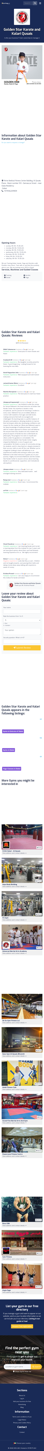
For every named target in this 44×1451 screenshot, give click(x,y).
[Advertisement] (22, 110)
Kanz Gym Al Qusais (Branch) (13, 1054)
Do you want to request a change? (13, 142)
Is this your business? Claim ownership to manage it (22, 38)
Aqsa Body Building (9, 884)
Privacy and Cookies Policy (22, 1423)
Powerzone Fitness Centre (12, 1154)
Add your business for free (22, 1401)
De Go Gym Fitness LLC (11, 1021)
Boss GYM (6, 1224)
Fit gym (5, 918)
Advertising (22, 1404)
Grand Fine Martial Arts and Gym (15, 1121)
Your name (7, 607)
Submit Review (23, 647)
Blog (22, 1407)
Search (37, 1367)
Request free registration (22, 1326)
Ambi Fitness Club (9, 1087)
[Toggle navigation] (40, 3)
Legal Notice (22, 1420)
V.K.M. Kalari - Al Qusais (11, 851)
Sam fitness (7, 1257)
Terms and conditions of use (22, 1417)
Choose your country (23, 1443)
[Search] (35, 3)
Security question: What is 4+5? (13, 637)
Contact (22, 1432)
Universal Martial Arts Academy (14, 951)
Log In (22, 1398)
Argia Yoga (6, 1290)
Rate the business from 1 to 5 (13, 616)
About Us (22, 1395)
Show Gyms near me (23, 1371)
